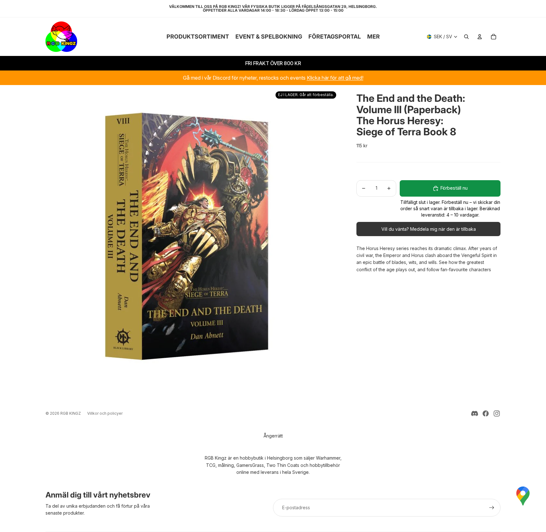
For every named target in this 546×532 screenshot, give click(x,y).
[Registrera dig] (492, 508)
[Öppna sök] (466, 37)
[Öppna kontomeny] (480, 37)
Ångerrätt (273, 435)
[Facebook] (485, 413)
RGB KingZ (70, 413)
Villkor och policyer (105, 413)
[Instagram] (496, 413)
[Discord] (474, 413)
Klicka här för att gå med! (335, 78)
